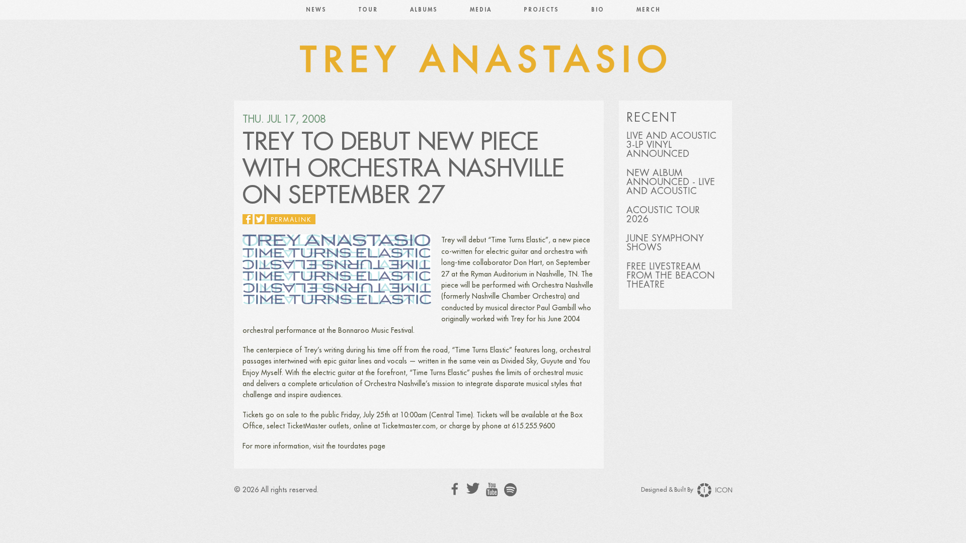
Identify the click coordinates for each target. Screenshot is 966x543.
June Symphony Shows (665, 243)
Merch (648, 10)
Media (481, 10)
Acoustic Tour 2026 (663, 215)
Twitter (473, 488)
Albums (424, 10)
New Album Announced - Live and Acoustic (670, 182)
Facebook (455, 489)
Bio (597, 10)
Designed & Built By (668, 490)
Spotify (510, 489)
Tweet (260, 219)
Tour (368, 10)
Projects (541, 10)
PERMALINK (291, 220)
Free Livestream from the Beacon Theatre (670, 275)
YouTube (492, 490)
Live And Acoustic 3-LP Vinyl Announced (671, 144)
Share (248, 219)
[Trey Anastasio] (483, 60)
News (316, 10)
